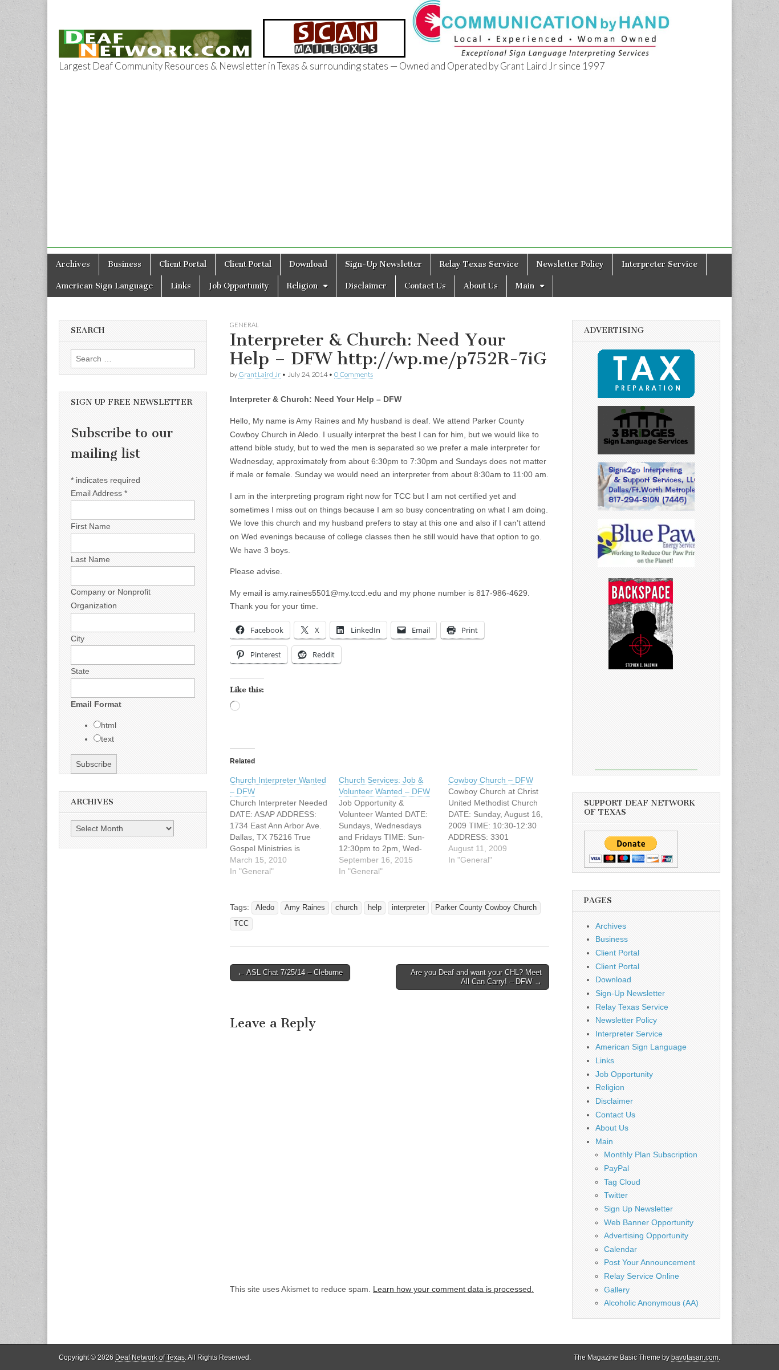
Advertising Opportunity (646, 1235)
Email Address (99, 493)
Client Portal (182, 264)
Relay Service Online (641, 1275)
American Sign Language (104, 286)
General (244, 324)
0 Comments (353, 374)
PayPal (616, 1168)
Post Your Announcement (649, 1262)
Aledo (264, 908)
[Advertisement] (389, 168)
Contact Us (425, 286)
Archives (73, 264)
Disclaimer (366, 286)
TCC (241, 924)
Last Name (90, 559)
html (108, 725)
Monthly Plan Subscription (650, 1154)
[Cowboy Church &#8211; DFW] (502, 819)
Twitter (616, 1195)
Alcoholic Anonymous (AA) (651, 1302)
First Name (91, 526)
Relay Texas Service (479, 264)
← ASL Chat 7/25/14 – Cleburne (290, 972)
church (346, 908)
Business (124, 264)
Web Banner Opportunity (648, 1222)
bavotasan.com (695, 1357)
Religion (302, 286)
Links (181, 286)
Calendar (620, 1249)
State (80, 671)
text (107, 738)
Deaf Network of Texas (150, 1357)
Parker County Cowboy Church (486, 908)
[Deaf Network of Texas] (155, 37)
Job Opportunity (239, 286)
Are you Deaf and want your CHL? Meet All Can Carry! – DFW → (476, 977)
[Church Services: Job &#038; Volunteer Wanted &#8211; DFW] (393, 825)
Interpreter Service (659, 264)
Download (308, 264)
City (77, 638)
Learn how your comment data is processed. (453, 1289)
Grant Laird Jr (259, 374)
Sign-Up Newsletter (383, 264)
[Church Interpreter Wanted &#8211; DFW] (284, 825)
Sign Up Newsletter (638, 1208)
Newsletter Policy (570, 264)
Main (525, 286)
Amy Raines (305, 908)
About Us (481, 286)
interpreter (408, 908)
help (375, 908)
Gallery (617, 1289)
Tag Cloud (622, 1181)
